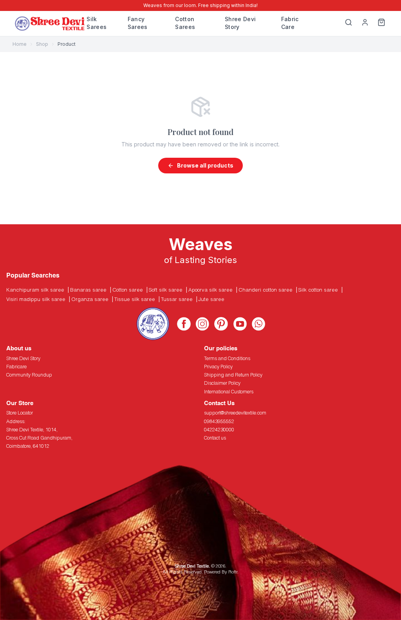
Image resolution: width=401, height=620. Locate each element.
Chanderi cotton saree (265, 290)
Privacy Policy (218, 366)
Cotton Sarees (185, 23)
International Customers (228, 392)
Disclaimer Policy (222, 383)
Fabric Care (290, 23)
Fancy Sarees (138, 23)
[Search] (348, 23)
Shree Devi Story (240, 23)
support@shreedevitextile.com (235, 413)
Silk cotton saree (318, 290)
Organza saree (89, 299)
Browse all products (205, 165)
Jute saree (211, 299)
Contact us (215, 438)
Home (20, 44)
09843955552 (219, 421)
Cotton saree (127, 290)
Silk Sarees (97, 23)
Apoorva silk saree (210, 290)
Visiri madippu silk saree (35, 299)
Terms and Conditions (227, 358)
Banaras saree (88, 290)
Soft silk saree (165, 290)
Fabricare (16, 366)
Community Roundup (29, 375)
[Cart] (381, 23)
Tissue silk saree (134, 299)
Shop (42, 44)
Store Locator (19, 413)
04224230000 (219, 430)
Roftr (232, 571)
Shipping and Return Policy (233, 375)
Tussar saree (177, 299)
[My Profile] (365, 23)
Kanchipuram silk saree (35, 290)
